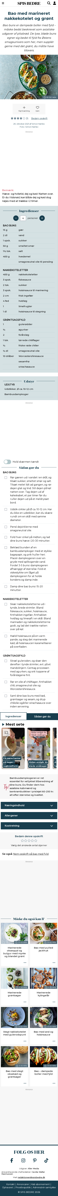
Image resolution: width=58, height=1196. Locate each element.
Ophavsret (7, 1187)
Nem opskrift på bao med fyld (31, 854)
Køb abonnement (40, 1184)
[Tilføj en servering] (42, 218)
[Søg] (49, 3)
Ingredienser (13, 716)
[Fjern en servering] (16, 218)
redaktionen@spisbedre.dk (31, 1177)
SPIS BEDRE (29, 3)
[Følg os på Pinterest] (35, 1160)
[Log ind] (54, 3)
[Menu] (6, 3)
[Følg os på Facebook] (12, 1160)
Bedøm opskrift (39, 118)
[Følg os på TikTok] (46, 1160)
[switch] (7, 462)
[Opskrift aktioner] (25, 963)
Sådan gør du (42, 716)
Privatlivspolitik (23, 1187)
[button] (13, 748)
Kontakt (10, 1184)
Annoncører (23, 1184)
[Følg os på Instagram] (23, 1160)
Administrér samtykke (44, 1187)
